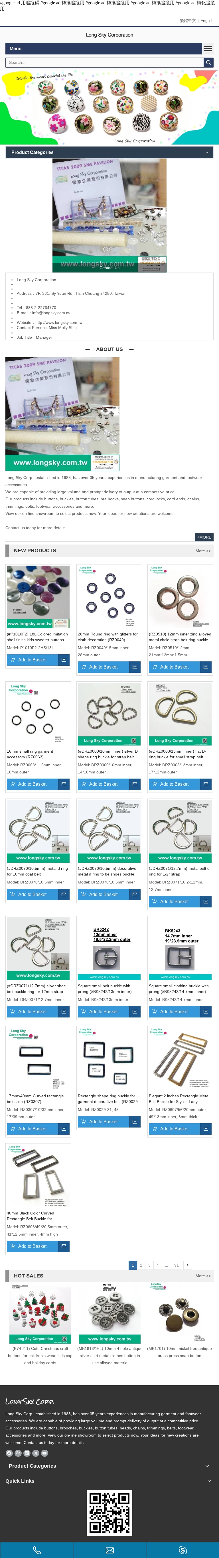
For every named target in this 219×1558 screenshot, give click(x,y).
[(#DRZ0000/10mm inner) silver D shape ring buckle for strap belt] (109, 714)
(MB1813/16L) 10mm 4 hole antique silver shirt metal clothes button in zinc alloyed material (110, 1355)
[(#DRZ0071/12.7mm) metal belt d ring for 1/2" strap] (180, 831)
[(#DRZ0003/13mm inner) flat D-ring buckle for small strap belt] (180, 714)
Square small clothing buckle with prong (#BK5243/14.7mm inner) (179, 989)
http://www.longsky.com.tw (58, 322)
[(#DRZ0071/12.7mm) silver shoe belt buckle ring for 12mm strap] (38, 948)
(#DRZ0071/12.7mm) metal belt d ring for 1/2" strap (179, 871)
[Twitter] (35, 1453)
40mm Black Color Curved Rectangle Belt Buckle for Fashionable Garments (30, 1216)
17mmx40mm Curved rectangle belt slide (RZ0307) (35, 1099)
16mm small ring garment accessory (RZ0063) (30, 754)
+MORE (204, 537)
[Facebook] (9, 1453)
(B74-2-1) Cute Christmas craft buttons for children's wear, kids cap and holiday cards (40, 1355)
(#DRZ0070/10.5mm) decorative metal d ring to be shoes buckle (107, 871)
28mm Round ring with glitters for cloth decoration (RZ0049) (108, 637)
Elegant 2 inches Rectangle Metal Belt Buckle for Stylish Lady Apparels (179, 1099)
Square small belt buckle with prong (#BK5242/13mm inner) (105, 989)
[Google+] (18, 1453)
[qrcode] (109, 1513)
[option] (40, 1324)
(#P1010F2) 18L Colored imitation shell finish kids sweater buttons (37, 637)
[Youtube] (44, 1453)
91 (176, 1265)
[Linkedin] (27, 1453)
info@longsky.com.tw (51, 312)
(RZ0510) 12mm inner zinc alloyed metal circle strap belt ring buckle (180, 637)
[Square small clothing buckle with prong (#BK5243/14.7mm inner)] (180, 948)
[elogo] (109, 35)
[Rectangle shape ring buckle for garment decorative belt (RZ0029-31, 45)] (109, 1058)
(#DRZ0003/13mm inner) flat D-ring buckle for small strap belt (177, 754)
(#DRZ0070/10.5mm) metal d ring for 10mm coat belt (37, 871)
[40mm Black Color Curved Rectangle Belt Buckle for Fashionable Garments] (38, 1175)
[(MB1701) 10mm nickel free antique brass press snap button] (179, 1313)
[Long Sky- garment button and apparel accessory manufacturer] (109, 216)
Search (208, 62)
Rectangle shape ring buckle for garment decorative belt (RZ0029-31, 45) (108, 1099)
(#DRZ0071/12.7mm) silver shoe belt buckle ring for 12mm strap (36, 989)
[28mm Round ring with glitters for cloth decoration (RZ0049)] (109, 596)
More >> (203, 551)
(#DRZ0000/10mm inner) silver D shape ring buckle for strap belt (108, 754)
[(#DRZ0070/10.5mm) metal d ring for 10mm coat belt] (38, 831)
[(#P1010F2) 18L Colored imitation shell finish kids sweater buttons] (38, 596)
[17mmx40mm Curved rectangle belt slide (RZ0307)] (38, 1058)
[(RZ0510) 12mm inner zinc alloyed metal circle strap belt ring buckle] (180, 596)
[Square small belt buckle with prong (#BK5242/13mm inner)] (109, 948)
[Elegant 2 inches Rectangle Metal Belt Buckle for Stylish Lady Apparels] (180, 1058)
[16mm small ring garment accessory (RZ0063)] (38, 714)
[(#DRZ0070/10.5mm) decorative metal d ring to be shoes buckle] (109, 831)
